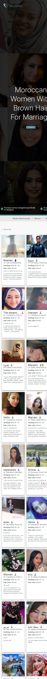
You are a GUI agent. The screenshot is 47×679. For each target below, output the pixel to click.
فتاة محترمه (7, 640)
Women (37, 218)
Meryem (33, 365)
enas (6, 522)
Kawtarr (8, 260)
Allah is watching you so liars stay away (13, 271)
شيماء (5, 637)
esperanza (9, 469)
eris (30, 574)
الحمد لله (6, 585)
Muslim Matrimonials (21, 218)
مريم (6, 626)
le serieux (6, 533)
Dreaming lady (8, 323)
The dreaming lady (11, 312)
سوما (31, 260)
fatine (31, 522)
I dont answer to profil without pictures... (13, 480)
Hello (6, 417)
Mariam (32, 417)
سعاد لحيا (33, 626)
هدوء (6, 365)
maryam (33, 312)
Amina (32, 469)
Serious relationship (10, 428)
